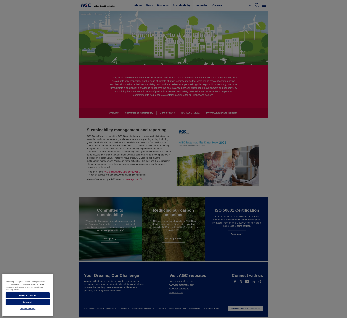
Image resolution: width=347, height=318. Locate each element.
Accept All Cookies (27, 295)
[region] (27, 295)
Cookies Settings (28, 309)
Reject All (27, 302)
